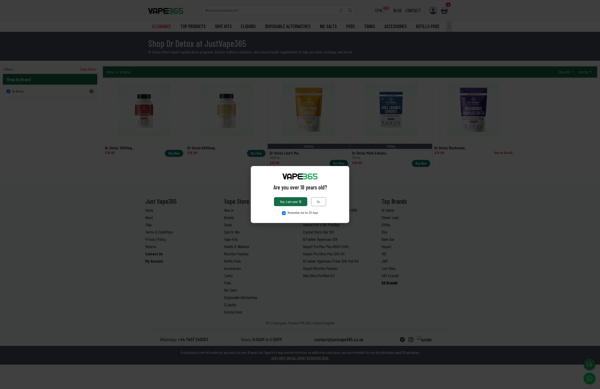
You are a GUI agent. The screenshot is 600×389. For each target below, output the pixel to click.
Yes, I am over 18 (290, 201)
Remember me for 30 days (303, 213)
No (318, 201)
